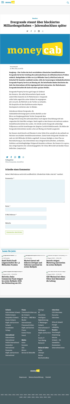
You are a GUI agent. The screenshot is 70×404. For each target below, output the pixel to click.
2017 (36, 394)
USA (23, 348)
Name (7, 206)
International (9, 335)
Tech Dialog (42, 340)
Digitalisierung (43, 320)
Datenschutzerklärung (36, 377)
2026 (2, 394)
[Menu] (2, 2)
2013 (52, 394)
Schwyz (7, 330)
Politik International (12, 342)
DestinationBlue (43, 358)
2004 (37, 397)
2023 (13, 394)
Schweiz (8, 310)
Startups (41, 310)
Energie (54, 325)
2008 (20, 397)
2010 (63, 394)
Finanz (24, 310)
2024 (9, 394)
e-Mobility (55, 327)
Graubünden (9, 328)
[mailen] (42, 31)
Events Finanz (26, 333)
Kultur (40, 350)
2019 (29, 394)
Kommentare (56, 345)
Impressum (23, 377)
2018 (33, 394)
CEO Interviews (57, 312)
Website (8, 223)
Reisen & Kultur (43, 348)
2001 (49, 397)
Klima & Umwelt (57, 322)
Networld (41, 343)
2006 (29, 397)
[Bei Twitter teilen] (27, 31)
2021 (21, 394)
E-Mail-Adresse (10, 215)
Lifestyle (41, 353)
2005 (33, 397)
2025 (6, 394)
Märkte (24, 340)
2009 (67, 394)
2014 (48, 394)
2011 (59, 394)
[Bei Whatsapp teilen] (35, 31)
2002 (45, 397)
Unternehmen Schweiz (12, 312)
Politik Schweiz (10, 315)
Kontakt (48, 377)
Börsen (24, 350)
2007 (25, 397)
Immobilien (20, 162)
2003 (41, 397)
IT (39, 312)
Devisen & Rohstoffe (28, 353)
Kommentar (9, 178)
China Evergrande (10, 162)
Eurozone (25, 345)
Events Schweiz (10, 320)
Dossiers (35, 18)
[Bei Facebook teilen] (31, 31)
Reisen (40, 355)
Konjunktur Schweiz (12, 317)
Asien (23, 342)
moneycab (15, 66)
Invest (24, 335)
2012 (55, 394)
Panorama (8, 350)
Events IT (41, 338)
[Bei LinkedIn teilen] (38, 31)
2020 (25, 394)
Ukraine (54, 337)
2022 (17, 394)
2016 (40, 394)
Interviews (55, 310)
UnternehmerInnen (58, 348)
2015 (44, 394)
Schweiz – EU (56, 340)
